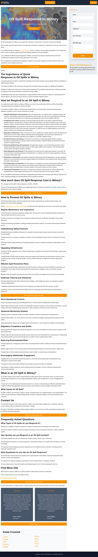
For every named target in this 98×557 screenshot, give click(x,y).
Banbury (37, 543)
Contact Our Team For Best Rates (34, 193)
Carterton (3, 478)
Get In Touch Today (34, 66)
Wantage (37, 536)
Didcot (36, 541)
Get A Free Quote (33, 524)
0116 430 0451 (50, 2)
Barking (15, 478)
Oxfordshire (6, 544)
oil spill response (25, 50)
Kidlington (9, 478)
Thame (36, 546)
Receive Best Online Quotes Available (34, 295)
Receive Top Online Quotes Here (33, 415)
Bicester (37, 538)
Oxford (4, 541)
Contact (93, 2)
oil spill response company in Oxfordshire (15, 206)
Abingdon (5, 546)
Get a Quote (33, 28)
